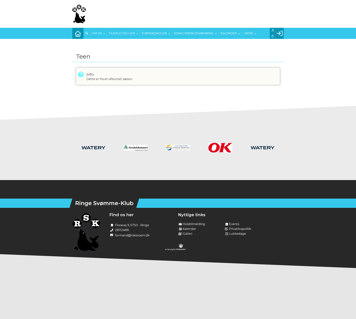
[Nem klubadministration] (175, 249)
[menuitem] (77, 33)
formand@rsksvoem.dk (132, 235)
